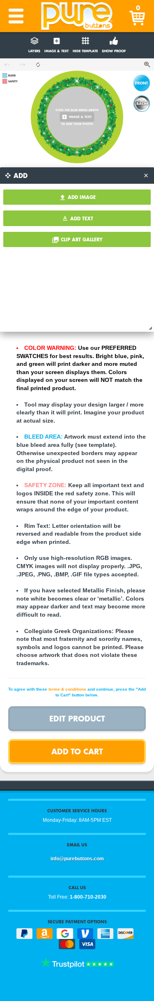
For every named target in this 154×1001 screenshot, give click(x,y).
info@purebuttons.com (77, 859)
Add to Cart (77, 751)
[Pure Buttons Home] (77, 16)
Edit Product (77, 718)
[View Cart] (138, 16)
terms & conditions (67, 689)
